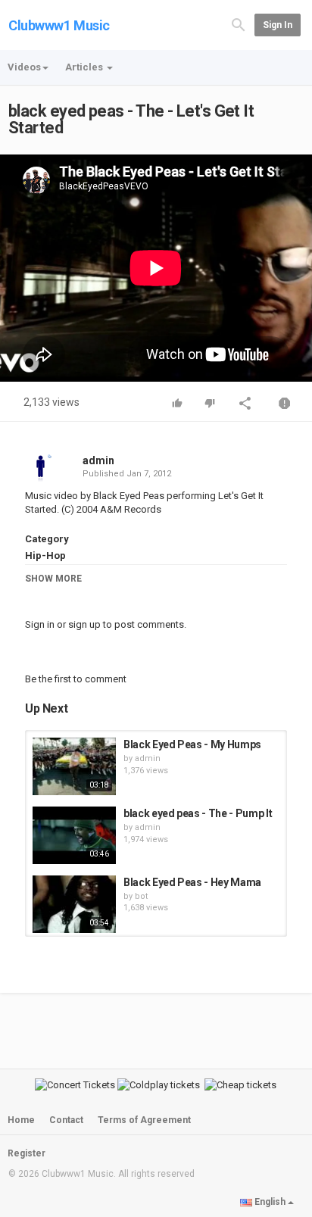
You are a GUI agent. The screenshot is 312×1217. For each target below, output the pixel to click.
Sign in (277, 25)
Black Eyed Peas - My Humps (192, 744)
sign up (84, 624)
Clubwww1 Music (59, 25)
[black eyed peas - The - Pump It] (74, 835)
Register (26, 1153)
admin (98, 460)
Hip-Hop (45, 555)
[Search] (238, 24)
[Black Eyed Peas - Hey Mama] (74, 904)
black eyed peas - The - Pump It (197, 813)
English (270, 1202)
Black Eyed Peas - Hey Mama (192, 882)
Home (21, 1120)
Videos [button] (24, 67)
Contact (66, 1120)
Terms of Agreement (144, 1120)
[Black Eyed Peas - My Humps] (74, 766)
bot (141, 896)
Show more (53, 578)
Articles (85, 67)
